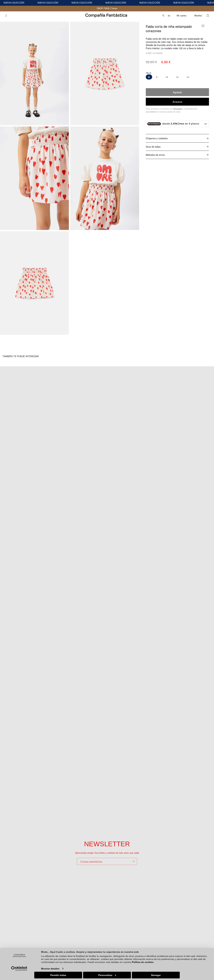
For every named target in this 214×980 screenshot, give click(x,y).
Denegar (156, 975)
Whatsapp (177, 109)
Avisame (177, 101)
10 (167, 77)
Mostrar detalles (50, 968)
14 (188, 77)
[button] (6, 15)
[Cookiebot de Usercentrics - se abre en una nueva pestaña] (19, 968)
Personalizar (105, 975)
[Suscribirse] (133, 861)
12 (177, 77)
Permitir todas (58, 975)
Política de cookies (143, 962)
